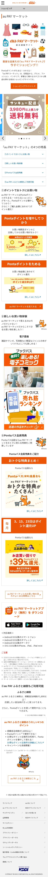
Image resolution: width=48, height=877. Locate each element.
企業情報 (6, 818)
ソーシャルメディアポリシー (13, 847)
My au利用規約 (8, 828)
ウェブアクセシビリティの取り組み (15, 857)
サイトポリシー (8, 823)
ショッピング (6, 8)
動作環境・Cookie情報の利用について (16, 852)
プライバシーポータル (10, 837)
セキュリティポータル (10, 842)
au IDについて (30, 803)
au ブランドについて (10, 808)
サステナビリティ (9, 813)
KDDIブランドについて (33, 808)
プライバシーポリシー (10, 832)
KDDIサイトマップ (31, 818)
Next (45, 138)
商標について (7, 862)
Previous (3, 138)
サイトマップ (7, 803)
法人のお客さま (30, 813)
